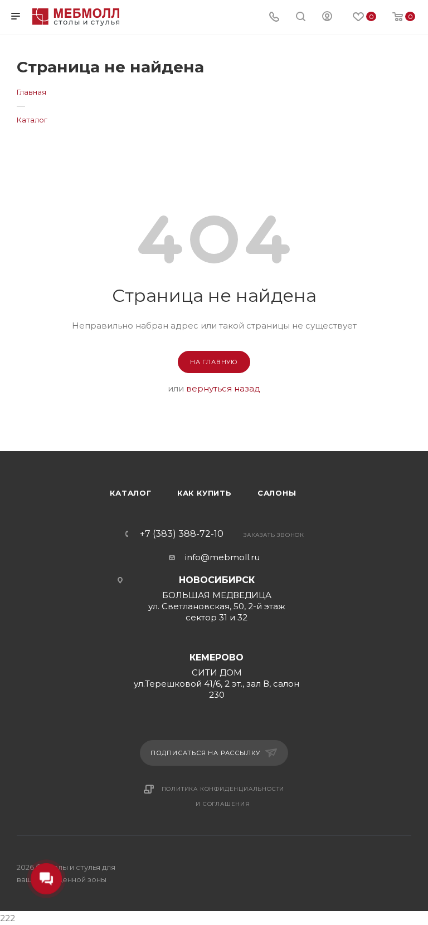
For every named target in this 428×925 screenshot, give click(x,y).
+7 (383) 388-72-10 (181, 534)
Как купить (204, 492)
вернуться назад (223, 388)
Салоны (276, 492)
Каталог (131, 492)
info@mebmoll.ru (222, 557)
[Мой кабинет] (327, 17)
